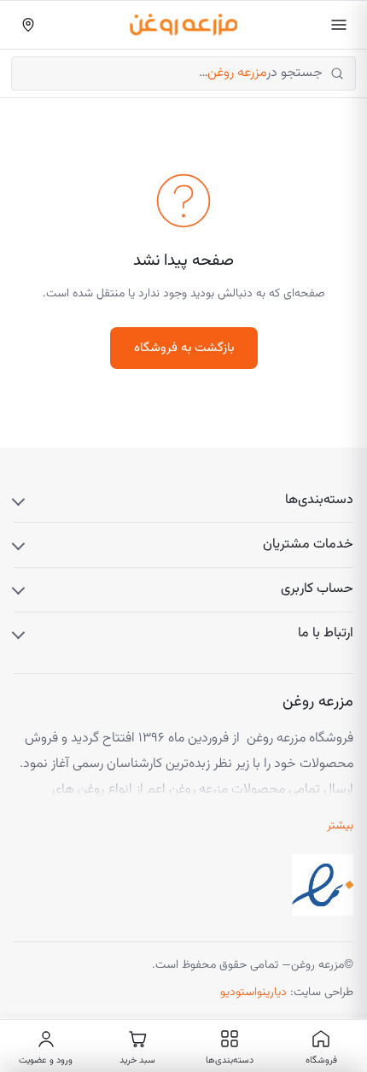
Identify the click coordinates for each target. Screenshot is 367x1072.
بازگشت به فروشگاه (184, 348)
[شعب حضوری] (28, 25)
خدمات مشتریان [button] (308, 544)
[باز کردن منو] (339, 25)
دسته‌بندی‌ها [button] (319, 500)
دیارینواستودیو (253, 992)
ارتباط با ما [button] (325, 633)
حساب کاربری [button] (317, 589)
